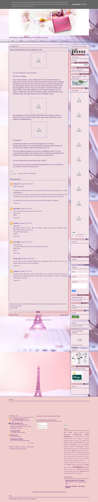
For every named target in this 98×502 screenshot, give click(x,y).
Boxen (87, 434)
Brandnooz (67, 436)
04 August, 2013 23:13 (28, 258)
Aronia (75, 432)
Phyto (65, 467)
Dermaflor (87, 438)
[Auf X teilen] (13, 173)
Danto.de (80, 438)
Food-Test (79, 442)
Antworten (16, 203)
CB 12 (73, 436)
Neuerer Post (13, 315)
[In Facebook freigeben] (14, 173)
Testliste (20, 41)
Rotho (75, 469)
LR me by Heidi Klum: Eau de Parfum (25, 73)
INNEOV (79, 450)
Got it (84, 4)
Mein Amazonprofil (77, 300)
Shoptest (82, 471)
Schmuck (70, 471)
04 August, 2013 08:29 (25, 208)
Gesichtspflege (79, 446)
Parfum (69, 464)
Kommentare (42, 427)
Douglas (66, 440)
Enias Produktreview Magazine (75, 480)
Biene (15, 208)
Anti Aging (68, 432)
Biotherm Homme (84, 432)
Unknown (16, 184)
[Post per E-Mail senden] (11, 171)
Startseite (39, 315)
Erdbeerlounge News (16, 423)
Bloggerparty (67, 434)
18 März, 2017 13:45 (26, 271)
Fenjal (74, 442)
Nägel (65, 464)
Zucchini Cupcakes (15, 436)
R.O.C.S (86, 467)
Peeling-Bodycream (80, 464)
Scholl (74, 471)
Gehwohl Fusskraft (69, 446)
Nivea (88, 462)
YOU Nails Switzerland (75, 473)
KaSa (73, 452)
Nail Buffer (77, 462)
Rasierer (66, 469)
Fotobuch (66, 444)
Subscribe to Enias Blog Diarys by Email (48, 416)
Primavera (70, 467)
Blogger (63, 492)
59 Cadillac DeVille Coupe (17, 432)
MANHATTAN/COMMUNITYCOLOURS (74, 460)
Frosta (79, 444)
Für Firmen (64, 41)
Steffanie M (66, 473)
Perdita (15, 223)
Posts (40, 424)
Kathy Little (17, 258)
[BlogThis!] (12, 173)
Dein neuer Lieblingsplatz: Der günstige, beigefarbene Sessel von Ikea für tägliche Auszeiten (20, 426)
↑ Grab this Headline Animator (80, 236)
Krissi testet (14, 435)
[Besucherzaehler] (75, 318)
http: (14, 164)
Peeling (73, 464)
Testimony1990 (15, 431)
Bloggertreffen (77, 434)
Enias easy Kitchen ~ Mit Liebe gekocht (75, 486)
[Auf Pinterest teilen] (16, 173)
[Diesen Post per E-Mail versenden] (10, 173)
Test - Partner (31, 41)
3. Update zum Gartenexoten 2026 (19, 420)
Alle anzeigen (31, 443)
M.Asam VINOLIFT (84, 458)
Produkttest (78, 466)
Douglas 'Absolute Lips (75, 440)
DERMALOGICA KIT (70, 438)
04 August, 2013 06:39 (26, 184)
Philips (87, 464)
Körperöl (87, 452)
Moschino (71, 462)
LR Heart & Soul (76, 454)
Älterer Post (64, 315)
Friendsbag (73, 444)
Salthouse (87, 469)
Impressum (42, 41)
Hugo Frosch (67, 450)
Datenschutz (53, 41)
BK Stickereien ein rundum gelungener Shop (76, 482)
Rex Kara (70, 469)
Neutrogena (83, 462)
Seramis (78, 471)
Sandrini (66, 471)
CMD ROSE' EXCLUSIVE (82, 436)
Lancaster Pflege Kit (73, 458)
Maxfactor (66, 462)
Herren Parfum (85, 448)
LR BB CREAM (68, 454)
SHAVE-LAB (80, 469)
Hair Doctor (73, 448)
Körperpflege (81, 452)
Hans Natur (79, 448)
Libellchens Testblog (16, 439)
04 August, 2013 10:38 (25, 223)
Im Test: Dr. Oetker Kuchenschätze (19, 440)
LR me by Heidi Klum (29, 173)
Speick (87, 471)
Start (12, 41)
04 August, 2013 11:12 (25, 242)
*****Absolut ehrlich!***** (19, 419)
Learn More (76, 4)
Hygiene (74, 450)
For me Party (86, 442)
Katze (76, 452)
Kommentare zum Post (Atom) (42, 320)
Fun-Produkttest (85, 444)
